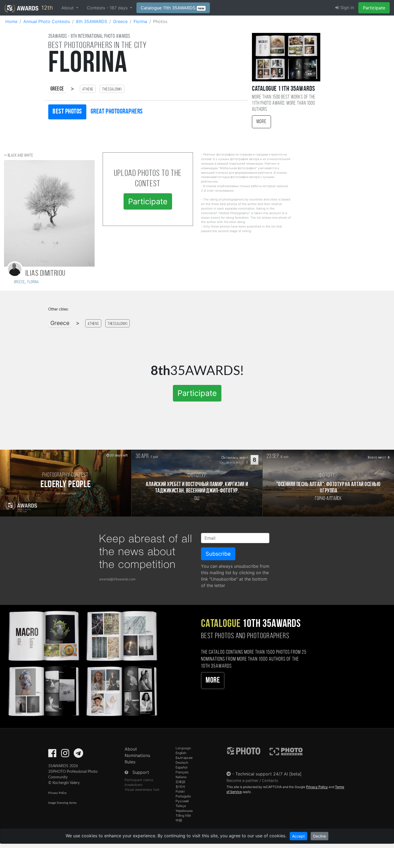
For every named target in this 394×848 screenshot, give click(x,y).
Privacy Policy (57, 793)
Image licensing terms (62, 802)
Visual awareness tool (142, 790)
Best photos (67, 111)
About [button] (68, 7)
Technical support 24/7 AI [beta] (268, 774)
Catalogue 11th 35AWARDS (173, 7)
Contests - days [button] (108, 7)
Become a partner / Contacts (252, 780)
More (261, 121)
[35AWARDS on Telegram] (78, 755)
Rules (130, 761)
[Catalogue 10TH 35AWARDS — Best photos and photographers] (82, 663)
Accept (298, 836)
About (131, 749)
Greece (57, 89)
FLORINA (33, 282)
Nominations (137, 755)
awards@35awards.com (117, 579)
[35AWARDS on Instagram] (65, 755)
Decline (319, 836)
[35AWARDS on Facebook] (52, 755)
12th (46, 7)
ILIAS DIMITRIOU (45, 274)
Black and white (20, 155)
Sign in (346, 7)
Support (140, 772)
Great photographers (117, 111)
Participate (374, 7)
